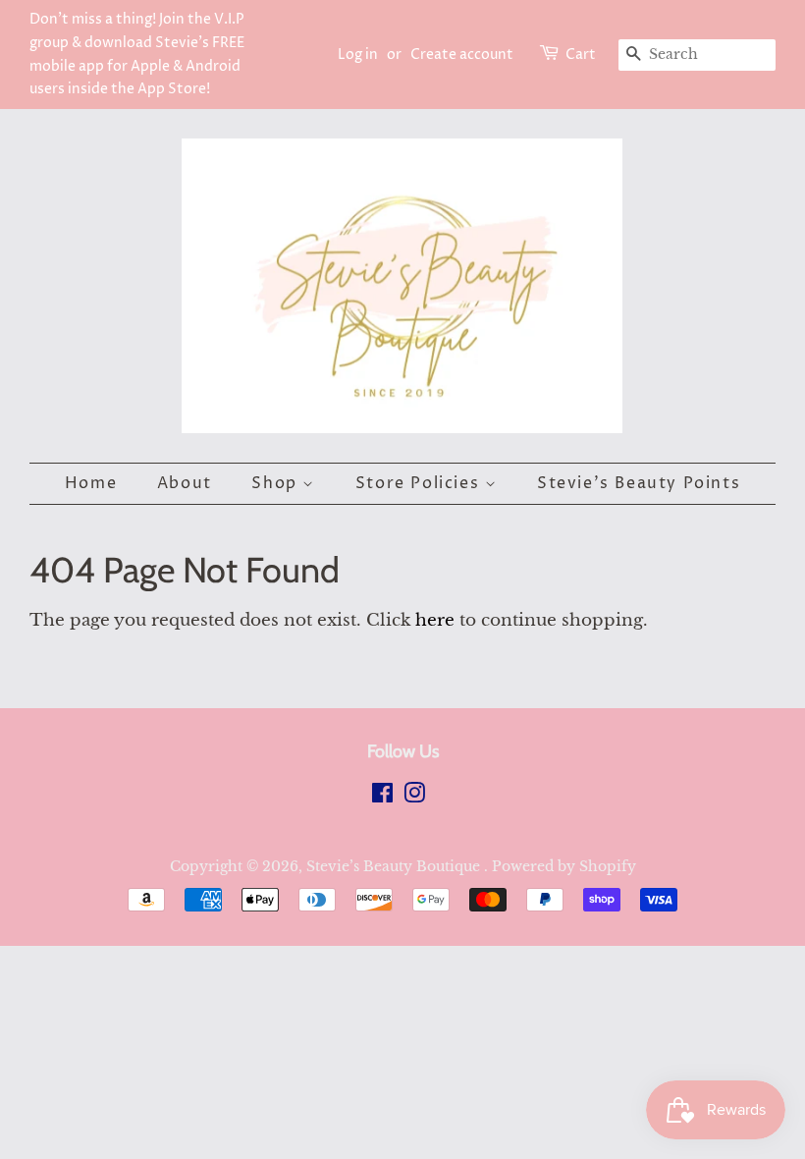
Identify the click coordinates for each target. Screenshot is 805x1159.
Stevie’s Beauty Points (638, 483)
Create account (461, 54)
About (184, 483)
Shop (276, 483)
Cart (580, 54)
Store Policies (420, 483)
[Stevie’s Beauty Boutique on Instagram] (414, 796)
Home (91, 483)
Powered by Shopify (564, 866)
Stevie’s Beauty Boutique (395, 866)
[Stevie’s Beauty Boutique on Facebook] (382, 796)
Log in (358, 54)
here (435, 620)
